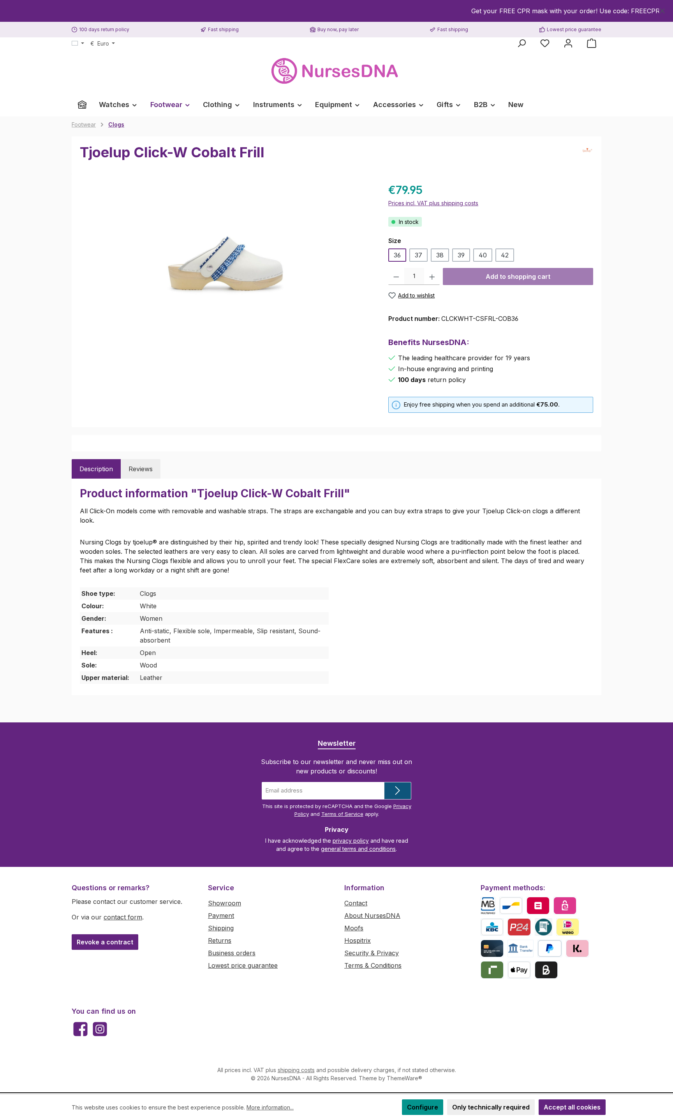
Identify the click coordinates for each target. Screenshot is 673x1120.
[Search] (521, 43)
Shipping (221, 928)
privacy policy (351, 840)
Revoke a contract (105, 942)
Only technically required (491, 1107)
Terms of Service (342, 814)
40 (483, 255)
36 (397, 255)
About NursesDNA (372, 915)
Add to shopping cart (518, 276)
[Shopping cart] (591, 43)
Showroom (224, 903)
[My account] (568, 43)
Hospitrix (357, 940)
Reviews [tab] (141, 469)
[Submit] (397, 790)
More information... (270, 1107)
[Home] (82, 104)
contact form (123, 917)
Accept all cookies (572, 1107)
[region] (336, 11)
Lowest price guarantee (243, 965)
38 (440, 255)
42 (505, 255)
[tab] (96, 469)
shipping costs (296, 1070)
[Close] (662, 9)
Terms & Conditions (373, 965)
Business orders (231, 953)
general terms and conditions (358, 848)
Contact (355, 903)
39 (461, 255)
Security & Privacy (371, 953)
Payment (221, 915)
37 (418, 255)
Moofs (353, 928)
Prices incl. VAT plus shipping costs (433, 203)
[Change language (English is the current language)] (78, 43)
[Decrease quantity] (396, 276)
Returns (219, 940)
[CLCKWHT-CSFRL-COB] (226, 265)
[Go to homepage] (336, 71)
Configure (422, 1107)
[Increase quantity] (432, 276)
